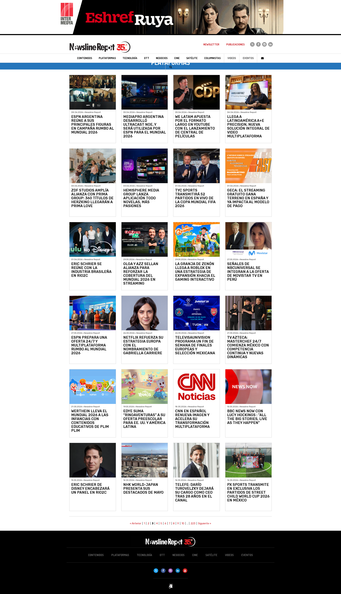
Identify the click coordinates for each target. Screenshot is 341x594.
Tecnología (144, 555)
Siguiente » (204, 523)
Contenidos (96, 555)
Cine (195, 555)
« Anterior (135, 523)
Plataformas (120, 555)
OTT (162, 555)
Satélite (211, 555)
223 (193, 523)
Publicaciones (235, 44)
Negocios (178, 555)
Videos (232, 58)
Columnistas (212, 58)
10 (183, 523)
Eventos (248, 58)
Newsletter (211, 44)
